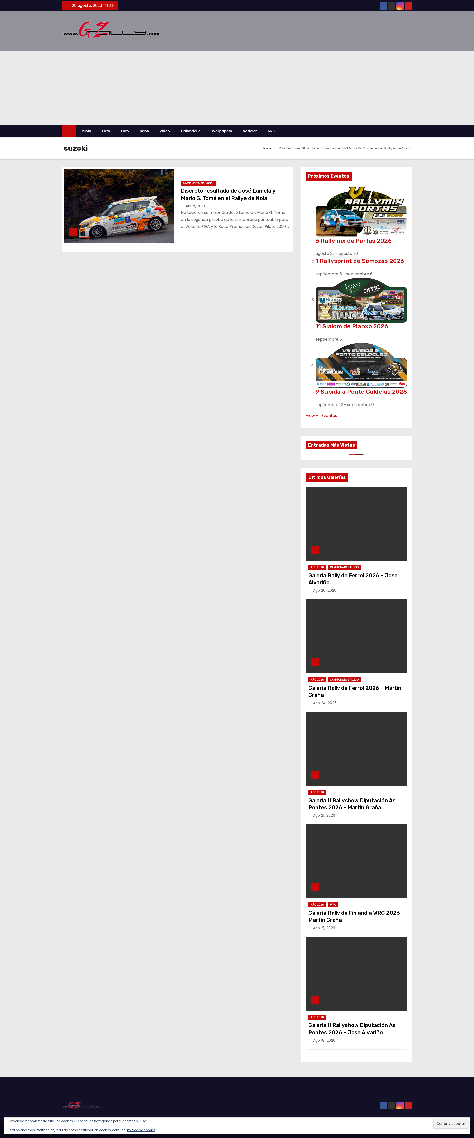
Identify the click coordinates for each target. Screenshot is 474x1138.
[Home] (69, 131)
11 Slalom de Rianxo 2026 (352, 326)
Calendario (191, 131)
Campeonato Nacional (198, 183)
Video (165, 131)
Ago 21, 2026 (324, 815)
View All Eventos (321, 415)
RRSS (272, 131)
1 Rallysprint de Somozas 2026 (360, 261)
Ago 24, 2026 (325, 702)
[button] (410, 131)
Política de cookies (141, 1130)
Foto (106, 131)
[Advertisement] (237, 87)
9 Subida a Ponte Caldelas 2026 (361, 391)
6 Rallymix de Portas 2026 (354, 240)
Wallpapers (222, 131)
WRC (333, 905)
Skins (144, 131)
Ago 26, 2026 (324, 590)
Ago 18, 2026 (324, 1040)
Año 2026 (317, 567)
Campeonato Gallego (344, 567)
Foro (125, 131)
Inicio (86, 131)
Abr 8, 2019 (195, 206)
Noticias (250, 131)
